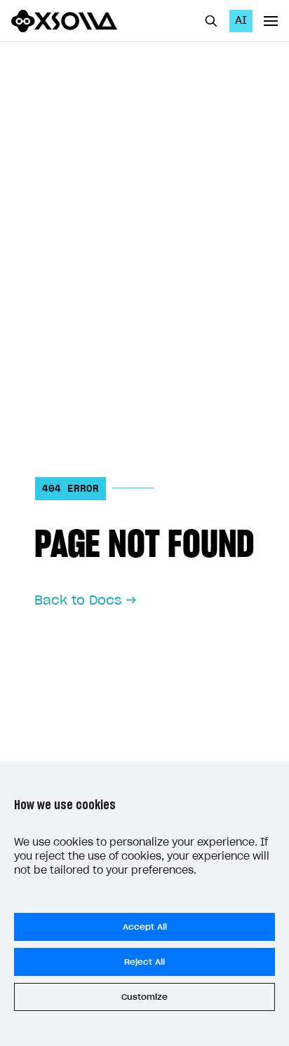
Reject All (144, 962)
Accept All (145, 927)
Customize (144, 997)
